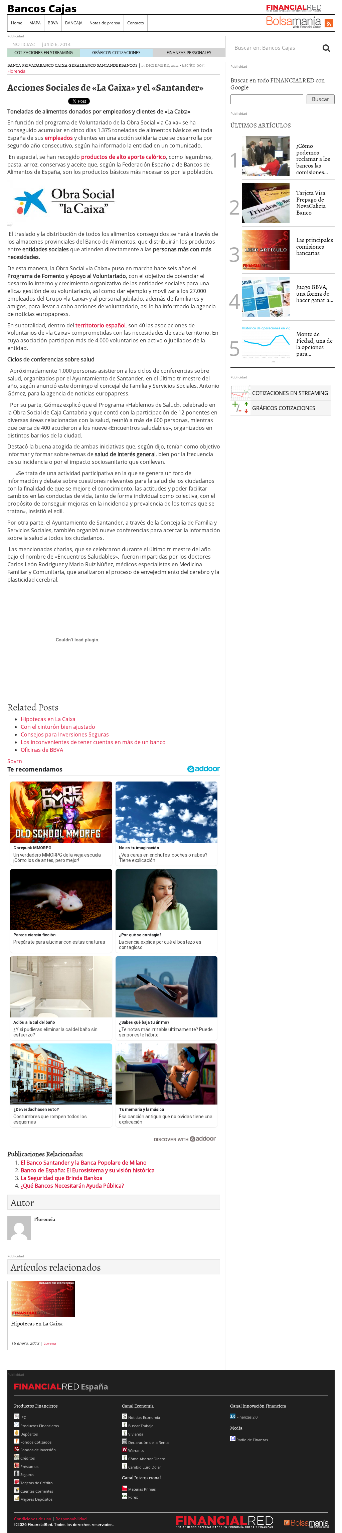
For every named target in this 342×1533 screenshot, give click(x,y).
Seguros (26, 1474)
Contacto (135, 23)
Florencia (16, 71)
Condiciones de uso (32, 1519)
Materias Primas (141, 1489)
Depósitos (28, 1434)
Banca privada (23, 65)
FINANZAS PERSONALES (189, 52)
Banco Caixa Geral (61, 65)
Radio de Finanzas (251, 1439)
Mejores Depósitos (35, 1499)
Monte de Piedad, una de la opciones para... (314, 343)
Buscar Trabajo (140, 1425)
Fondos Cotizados (35, 1442)
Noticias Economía (143, 1417)
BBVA (53, 23)
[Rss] (329, 23)
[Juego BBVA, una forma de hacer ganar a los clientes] (266, 296)
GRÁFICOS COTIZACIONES (116, 52)
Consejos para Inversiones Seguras (65, 734)
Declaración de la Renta (148, 1442)
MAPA (35, 23)
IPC (22, 1417)
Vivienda (135, 1434)
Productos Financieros (39, 1425)
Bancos (129, 65)
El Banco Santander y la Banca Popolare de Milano (84, 1162)
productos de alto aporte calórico (123, 157)
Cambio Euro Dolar (144, 1467)
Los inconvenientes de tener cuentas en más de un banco (93, 742)
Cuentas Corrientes (36, 1491)
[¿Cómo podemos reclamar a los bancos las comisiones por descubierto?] (266, 156)
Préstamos (28, 1466)
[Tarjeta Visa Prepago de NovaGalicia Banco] (266, 202)
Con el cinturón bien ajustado (58, 726)
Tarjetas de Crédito (36, 1482)
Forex (132, 1497)
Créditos (27, 1458)
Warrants (135, 1450)
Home (16, 23)
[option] (127, 41)
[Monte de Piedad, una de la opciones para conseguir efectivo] (266, 343)
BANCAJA (73, 23)
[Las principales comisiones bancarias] (266, 249)
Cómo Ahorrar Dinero (146, 1458)
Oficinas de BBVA (42, 749)
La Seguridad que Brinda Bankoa (62, 1178)
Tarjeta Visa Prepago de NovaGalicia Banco (311, 202)
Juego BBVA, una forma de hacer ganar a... (314, 293)
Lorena (49, 1343)
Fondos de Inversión (37, 1449)
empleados (59, 137)
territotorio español (100, 325)
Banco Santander (101, 65)
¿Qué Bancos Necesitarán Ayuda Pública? (72, 1185)
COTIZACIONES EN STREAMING (43, 52)
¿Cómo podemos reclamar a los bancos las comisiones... (313, 159)
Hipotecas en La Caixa (48, 719)
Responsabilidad (71, 1519)
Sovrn (14, 761)
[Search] (326, 47)
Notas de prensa (105, 23)
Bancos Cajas (42, 8)
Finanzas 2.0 (246, 1417)
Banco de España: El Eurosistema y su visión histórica (88, 1170)
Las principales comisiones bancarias (314, 246)
